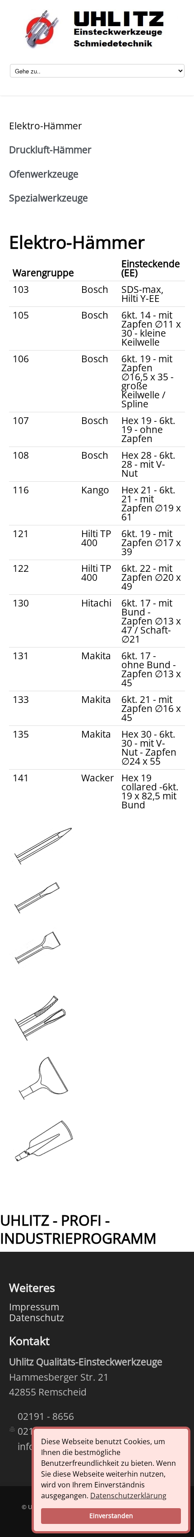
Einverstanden (111, 1515)
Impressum (34, 1306)
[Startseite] (97, 30)
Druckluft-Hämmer (50, 149)
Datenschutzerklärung (128, 1496)
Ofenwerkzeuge (44, 174)
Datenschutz (36, 1317)
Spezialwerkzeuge (48, 198)
